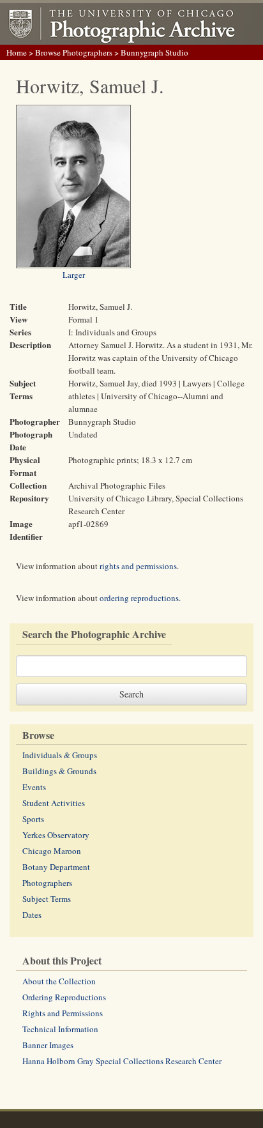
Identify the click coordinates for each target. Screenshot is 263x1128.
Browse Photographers (73, 52)
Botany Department (56, 867)
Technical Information (60, 1029)
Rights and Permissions (62, 1013)
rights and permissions (138, 566)
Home (16, 52)
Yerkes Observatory (55, 835)
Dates (31, 914)
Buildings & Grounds (59, 771)
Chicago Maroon (51, 851)
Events (34, 787)
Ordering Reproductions (64, 997)
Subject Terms (46, 898)
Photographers (47, 882)
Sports (33, 819)
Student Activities (53, 803)
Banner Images (47, 1045)
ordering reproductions (139, 598)
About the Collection (59, 981)
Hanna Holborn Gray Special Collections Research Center (122, 1061)
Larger (74, 274)
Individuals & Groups (59, 755)
